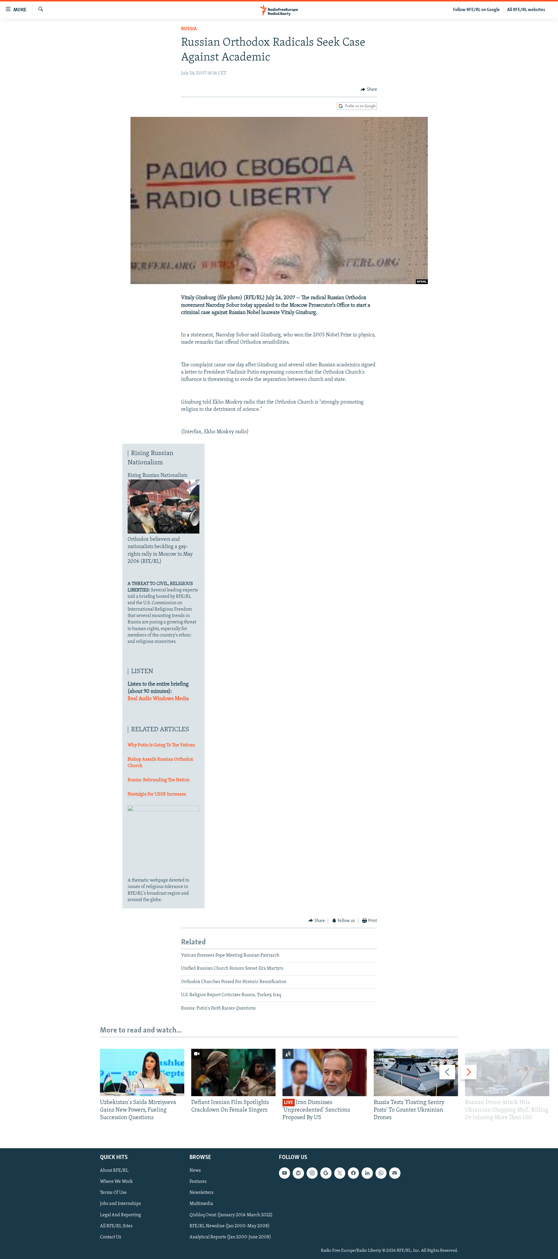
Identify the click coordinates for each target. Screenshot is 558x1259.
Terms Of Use (113, 1192)
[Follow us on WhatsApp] (381, 1172)
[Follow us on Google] (325, 1172)
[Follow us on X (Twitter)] (339, 1172)
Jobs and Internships (120, 1203)
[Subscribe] (394, 1172)
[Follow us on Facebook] (353, 1172)
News (195, 1170)
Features (198, 1181)
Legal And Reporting (120, 1214)
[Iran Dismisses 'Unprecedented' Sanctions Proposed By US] (324, 1072)
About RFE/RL (114, 1170)
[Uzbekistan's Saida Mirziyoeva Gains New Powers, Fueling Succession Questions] (142, 1072)
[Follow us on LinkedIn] (367, 1172)
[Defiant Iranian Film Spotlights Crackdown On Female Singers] (233, 1072)
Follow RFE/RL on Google (476, 10)
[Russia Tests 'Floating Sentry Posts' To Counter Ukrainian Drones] (416, 1072)
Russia (189, 29)
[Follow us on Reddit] (298, 1172)
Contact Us (110, 1237)
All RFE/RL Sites (116, 1226)
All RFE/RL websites (526, 10)
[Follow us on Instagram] (312, 1172)
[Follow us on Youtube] (284, 1172)
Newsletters (201, 1192)
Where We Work (116, 1181)
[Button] (369, 89)
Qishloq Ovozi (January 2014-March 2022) (231, 1214)
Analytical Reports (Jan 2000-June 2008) (230, 1237)
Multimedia (201, 1203)
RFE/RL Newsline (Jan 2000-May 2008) (229, 1226)
